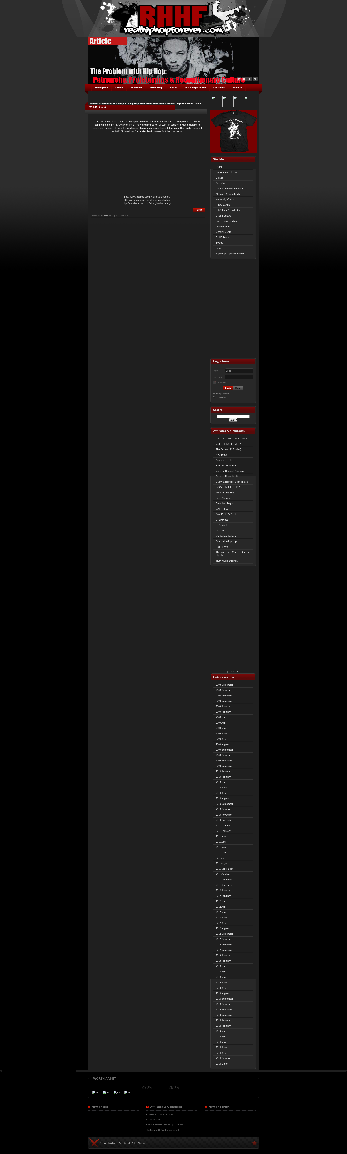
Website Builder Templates (135, 1143)
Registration (220, 397)
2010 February (223, 776)
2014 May (221, 1042)
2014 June (221, 1047)
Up (250, 1143)
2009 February (223, 712)
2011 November (224, 879)
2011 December (224, 885)
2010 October (223, 809)
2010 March (222, 782)
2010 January (223, 771)
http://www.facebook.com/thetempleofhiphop (147, 200)
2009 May (221, 728)
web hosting (109, 1143)
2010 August (222, 798)
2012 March (222, 901)
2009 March (222, 717)
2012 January (223, 890)
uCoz (120, 1143)
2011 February (223, 831)
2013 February (223, 961)
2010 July (221, 793)
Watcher (104, 216)
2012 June (221, 917)
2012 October (223, 939)
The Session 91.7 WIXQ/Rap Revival (162, 1130)
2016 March (222, 1063)
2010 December (224, 820)
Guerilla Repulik (153, 1119)
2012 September (224, 933)
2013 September (224, 998)
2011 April (221, 841)
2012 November (224, 944)
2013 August (222, 993)
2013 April (221, 971)
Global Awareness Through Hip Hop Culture (165, 1125)
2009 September (224, 749)
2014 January (223, 1020)
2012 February (223, 896)
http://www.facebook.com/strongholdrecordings (147, 203)
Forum (199, 210)
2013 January (223, 955)
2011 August (222, 863)
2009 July (221, 739)
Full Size (233, 671)
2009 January (223, 706)
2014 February (223, 1025)
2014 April (221, 1036)
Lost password (222, 394)
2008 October (223, 690)
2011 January (223, 825)
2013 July (221, 988)
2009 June (221, 733)
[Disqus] (148, 263)
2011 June (221, 852)
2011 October (223, 874)
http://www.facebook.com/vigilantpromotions (147, 196)
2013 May (221, 977)
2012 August (222, 928)
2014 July (221, 1053)
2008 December (224, 701)
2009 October (223, 755)
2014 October (223, 1058)
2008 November (224, 695)
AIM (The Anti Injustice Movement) (161, 1114)
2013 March (222, 966)
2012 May (221, 912)
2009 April (221, 722)
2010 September (224, 804)
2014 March (222, 1031)
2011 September (224, 868)
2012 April (221, 906)
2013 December (224, 1015)
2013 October (223, 1004)
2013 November (224, 1009)
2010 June (221, 787)
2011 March (222, 836)
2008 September (224, 684)
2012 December (224, 950)
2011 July (221, 858)
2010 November (224, 814)
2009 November (224, 760)
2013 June (221, 982)
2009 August (222, 744)
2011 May (221, 847)
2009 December (224, 766)
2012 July (221, 923)
